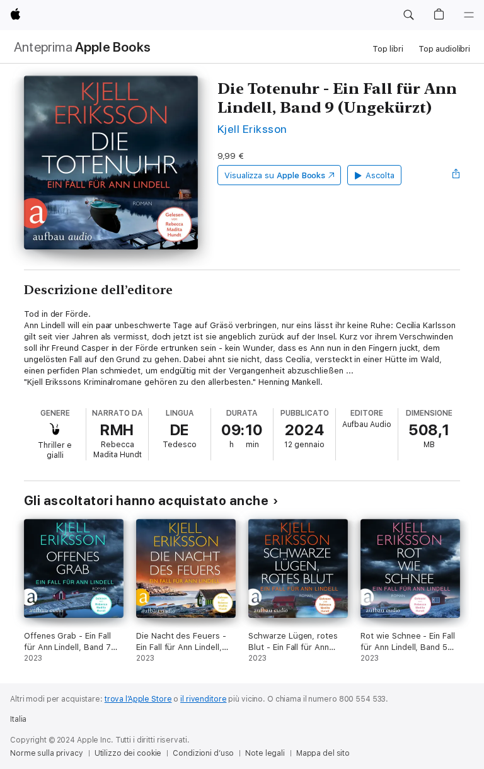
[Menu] (469, 15)
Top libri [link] (387, 49)
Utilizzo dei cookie (128, 753)
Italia (18, 719)
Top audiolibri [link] (444, 49)
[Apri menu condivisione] (456, 175)
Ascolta (380, 175)
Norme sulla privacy (46, 753)
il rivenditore (203, 699)
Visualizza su (274, 175)
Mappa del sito (323, 753)
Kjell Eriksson (252, 128)
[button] (408, 15)
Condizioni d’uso (203, 753)
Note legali (265, 753)
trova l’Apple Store (138, 699)
